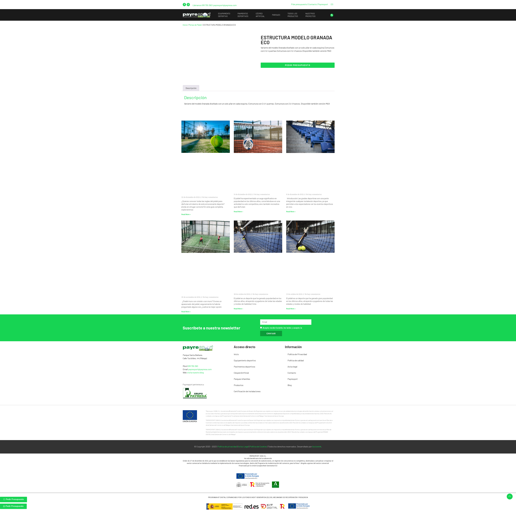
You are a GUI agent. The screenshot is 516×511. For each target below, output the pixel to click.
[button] (331, 15)
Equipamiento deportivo (245, 360)
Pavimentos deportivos (244, 366)
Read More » (186, 214)
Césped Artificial (241, 372)
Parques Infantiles (242, 379)
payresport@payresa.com (225, 5)
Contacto (292, 372)
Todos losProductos (293, 14)
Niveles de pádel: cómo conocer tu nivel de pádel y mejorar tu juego (257, 290)
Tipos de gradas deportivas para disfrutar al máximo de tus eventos (309, 190)
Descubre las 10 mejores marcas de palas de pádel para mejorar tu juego (257, 190)
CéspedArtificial (260, 14)
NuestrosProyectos (310, 14)
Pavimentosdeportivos (243, 14)
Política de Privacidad (312, 328)
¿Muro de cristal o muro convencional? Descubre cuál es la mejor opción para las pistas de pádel (204, 292)
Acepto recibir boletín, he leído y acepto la (293, 328)
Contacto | (313, 4)
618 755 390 (207, 5)
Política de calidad (296, 360)
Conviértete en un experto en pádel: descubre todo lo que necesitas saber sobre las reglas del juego (202, 191)
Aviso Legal (243, 446)
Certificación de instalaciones (247, 391)
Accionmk (316, 446)
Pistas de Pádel (195, 25)
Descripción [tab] (191, 88)
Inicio (185, 25)
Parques (276, 15)
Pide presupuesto (299, 4)
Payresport (323, 4)
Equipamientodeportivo (224, 14)
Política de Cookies (258, 446)
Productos (238, 385)
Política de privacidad (227, 446)
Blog (290, 385)
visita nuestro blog (195, 372)
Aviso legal (292, 366)
